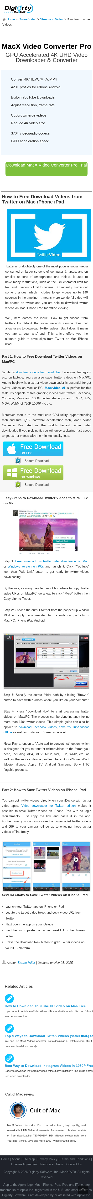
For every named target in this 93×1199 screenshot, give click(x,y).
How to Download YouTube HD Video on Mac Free (45, 1006)
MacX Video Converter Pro (46, 46)
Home (11, 19)
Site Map (28, 1159)
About (16, 1159)
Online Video (27, 19)
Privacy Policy (47, 1159)
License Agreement (24, 1164)
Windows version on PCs (26, 566)
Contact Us (74, 1164)
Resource (46, 1164)
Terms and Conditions (75, 1159)
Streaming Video (51, 19)
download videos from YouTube (38, 372)
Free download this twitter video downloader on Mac (51, 561)
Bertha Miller (26, 963)
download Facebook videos (38, 727)
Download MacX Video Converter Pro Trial (46, 165)
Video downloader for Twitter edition (48, 805)
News (60, 1164)
